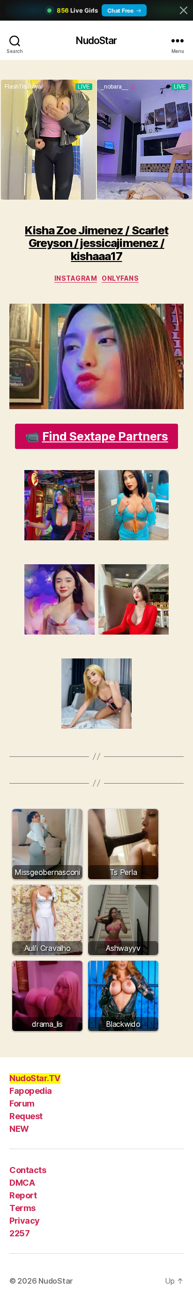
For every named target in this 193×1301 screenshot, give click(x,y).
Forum (22, 1103)
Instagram (75, 278)
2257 (19, 1233)
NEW (19, 1129)
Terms (22, 1208)
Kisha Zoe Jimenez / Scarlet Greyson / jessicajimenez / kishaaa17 (96, 243)
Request (26, 1116)
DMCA (22, 1183)
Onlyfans (120, 278)
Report (23, 1195)
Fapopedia (30, 1091)
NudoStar (96, 40)
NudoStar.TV (34, 1078)
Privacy (24, 1221)
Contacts (27, 1170)
